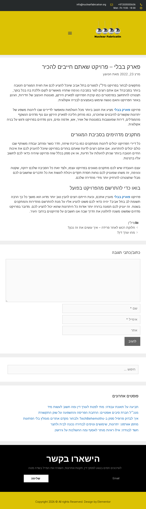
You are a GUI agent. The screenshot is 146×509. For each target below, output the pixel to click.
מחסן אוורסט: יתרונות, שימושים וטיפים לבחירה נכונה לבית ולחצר (94, 424)
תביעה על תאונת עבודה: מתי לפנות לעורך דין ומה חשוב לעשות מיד (93, 407)
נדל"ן (131, 223)
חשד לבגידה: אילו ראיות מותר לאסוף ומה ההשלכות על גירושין (96, 430)
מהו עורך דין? (126, 232)
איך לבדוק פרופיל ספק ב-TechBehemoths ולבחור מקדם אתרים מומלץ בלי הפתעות (80, 418)
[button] (70, 33)
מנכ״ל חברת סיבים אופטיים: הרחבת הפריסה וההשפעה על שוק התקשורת (88, 412)
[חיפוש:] (73, 369)
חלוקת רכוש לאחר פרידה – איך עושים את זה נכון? (101, 227)
